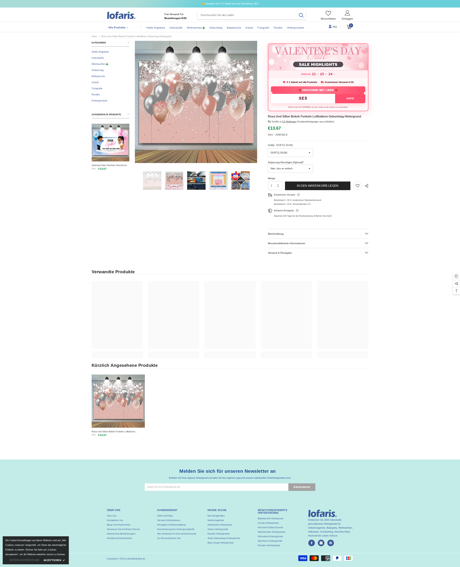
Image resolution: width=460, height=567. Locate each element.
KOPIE (350, 98)
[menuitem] (110, 52)
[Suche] (251, 15)
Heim (94, 36)
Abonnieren (301, 487)
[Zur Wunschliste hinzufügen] (357, 185)
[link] (117, 353)
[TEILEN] (365, 186)
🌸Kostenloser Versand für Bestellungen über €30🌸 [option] (265, 3)
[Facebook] (311, 543)
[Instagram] (321, 543)
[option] (196, 102)
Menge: (272, 178)
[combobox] (246, 15)
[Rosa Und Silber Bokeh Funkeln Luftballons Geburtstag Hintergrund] (118, 401)
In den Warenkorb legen (317, 185)
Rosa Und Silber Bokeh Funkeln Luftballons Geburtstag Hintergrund (113, 431)
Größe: (280, 145)
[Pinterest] (330, 543)
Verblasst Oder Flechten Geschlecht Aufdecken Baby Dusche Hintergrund (110, 165)
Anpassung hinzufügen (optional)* (286, 162)
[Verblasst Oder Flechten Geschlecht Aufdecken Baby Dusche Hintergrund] (110, 142)
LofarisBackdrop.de (135, 558)
